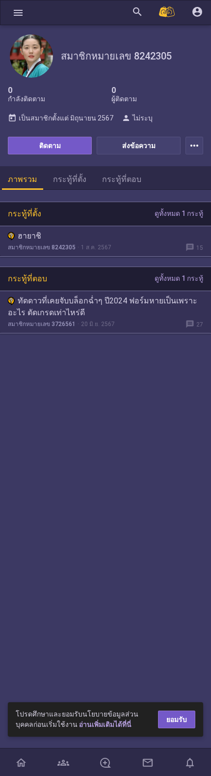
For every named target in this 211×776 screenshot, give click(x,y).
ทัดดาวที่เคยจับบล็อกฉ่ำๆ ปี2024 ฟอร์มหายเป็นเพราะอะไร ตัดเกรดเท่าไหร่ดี (102, 306)
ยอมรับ (176, 719)
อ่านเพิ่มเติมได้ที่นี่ (105, 724)
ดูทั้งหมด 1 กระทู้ (179, 213)
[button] (18, 12)
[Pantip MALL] (167, 12)
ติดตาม (50, 145)
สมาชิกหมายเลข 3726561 (42, 324)
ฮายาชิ (29, 235)
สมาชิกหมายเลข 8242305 (42, 247)
